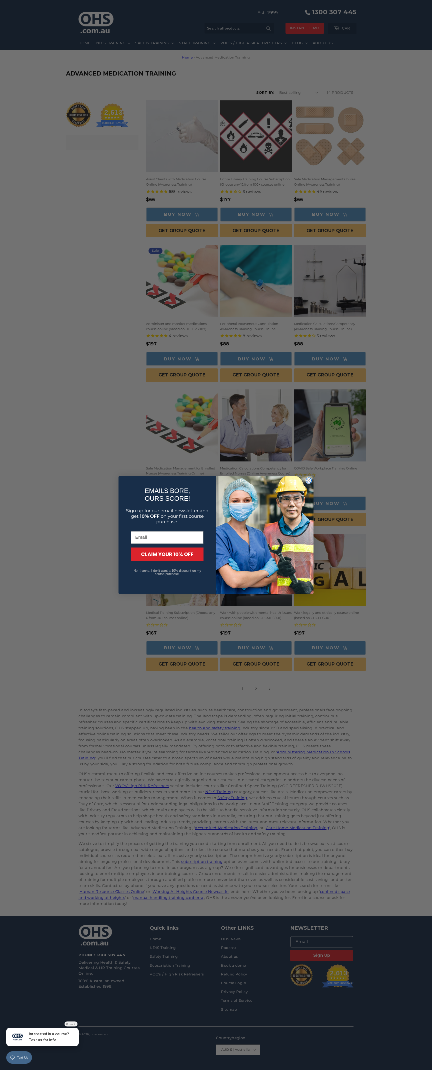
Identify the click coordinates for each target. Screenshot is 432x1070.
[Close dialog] (309, 480)
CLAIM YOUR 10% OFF (167, 554)
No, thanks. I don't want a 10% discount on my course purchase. (167, 572)
